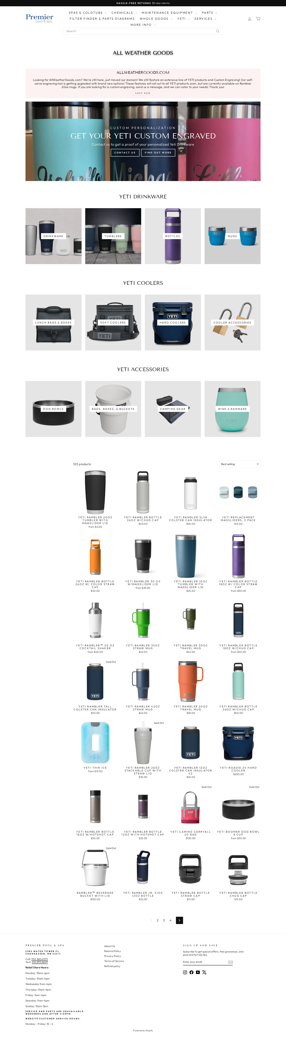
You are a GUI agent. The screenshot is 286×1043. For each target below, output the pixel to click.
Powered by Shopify (143, 1030)
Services (204, 19)
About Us (109, 946)
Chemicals (123, 13)
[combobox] (143, 31)
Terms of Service (114, 961)
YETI (182, 19)
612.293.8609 (40, 962)
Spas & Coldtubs (86, 13)
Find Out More (158, 152)
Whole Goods (155, 19)
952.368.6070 (39, 959)
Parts (208, 13)
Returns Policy (112, 951)
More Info (142, 25)
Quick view (95, 510)
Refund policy (112, 966)
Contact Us (125, 152)
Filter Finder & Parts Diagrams (102, 19)
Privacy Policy (112, 956)
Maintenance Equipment (168, 13)
